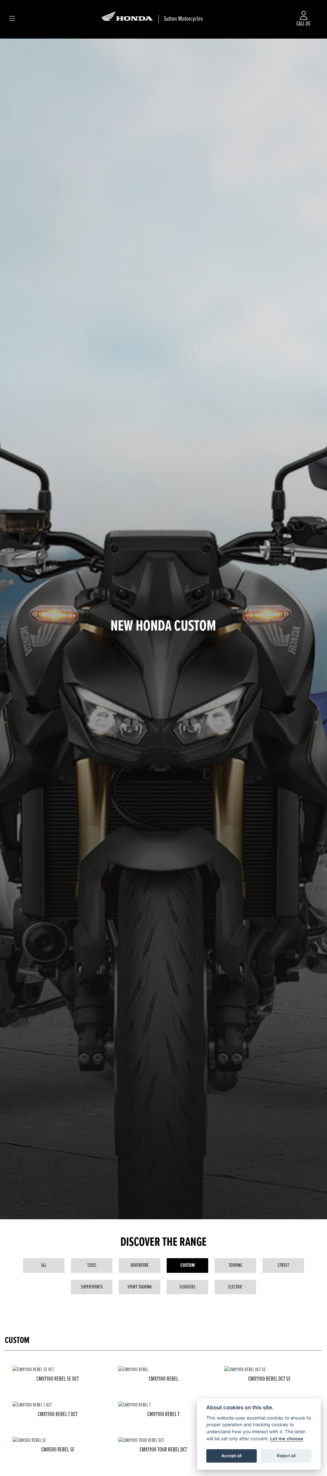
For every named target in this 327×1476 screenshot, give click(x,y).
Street (283, 1265)
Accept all (231, 1455)
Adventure (140, 1265)
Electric (235, 1287)
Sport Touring (139, 1287)
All (43, 1265)
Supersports (92, 1287)
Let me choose (286, 1438)
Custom (187, 1265)
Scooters (187, 1287)
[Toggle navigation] (12, 19)
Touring (235, 1265)
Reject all (286, 1455)
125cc (91, 1265)
